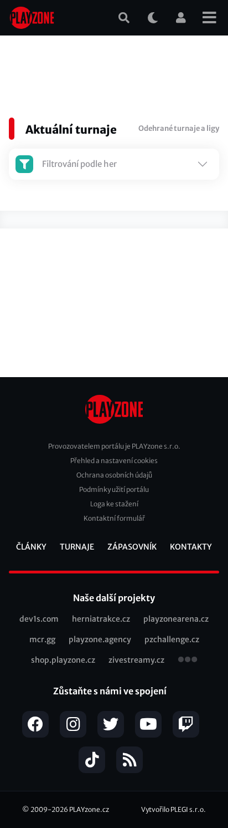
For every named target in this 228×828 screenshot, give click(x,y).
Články (31, 547)
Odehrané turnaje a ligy (178, 128)
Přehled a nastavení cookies (114, 460)
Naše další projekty (114, 597)
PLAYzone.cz (89, 809)
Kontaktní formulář (114, 518)
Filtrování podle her (79, 164)
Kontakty (191, 547)
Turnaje (77, 547)
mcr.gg (42, 639)
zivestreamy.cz (136, 660)
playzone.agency (100, 639)
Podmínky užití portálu (114, 489)
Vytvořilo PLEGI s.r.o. (173, 809)
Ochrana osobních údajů (114, 475)
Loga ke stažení (114, 504)
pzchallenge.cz (171, 639)
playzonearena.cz (176, 619)
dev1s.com (39, 619)
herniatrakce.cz (101, 619)
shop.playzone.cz (63, 660)
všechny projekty (187, 660)
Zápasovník (132, 547)
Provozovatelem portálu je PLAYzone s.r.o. (114, 446)
